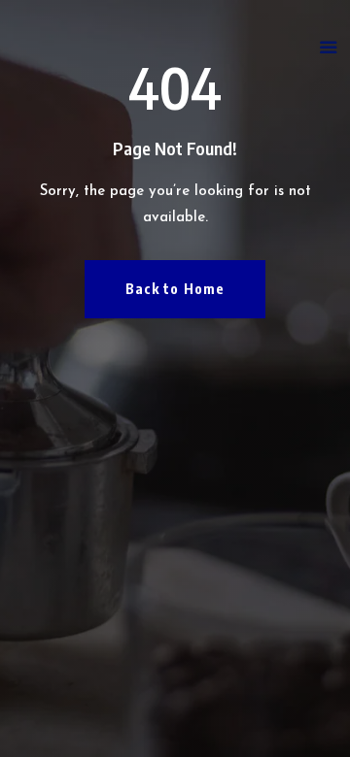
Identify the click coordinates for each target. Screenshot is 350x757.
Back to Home (175, 288)
